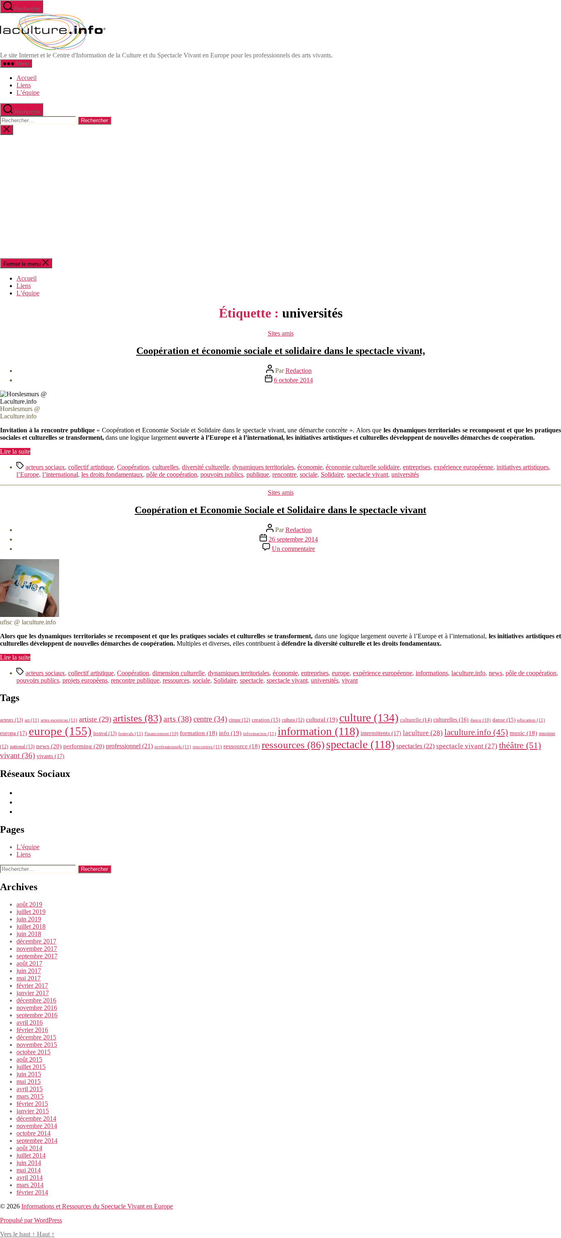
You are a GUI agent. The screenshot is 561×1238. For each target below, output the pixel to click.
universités (405, 474)
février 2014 (32, 1192)
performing (83, 745)
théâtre (520, 745)
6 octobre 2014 (293, 380)
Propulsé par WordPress (31, 1220)
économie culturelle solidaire (363, 467)
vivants (50, 756)
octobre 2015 (33, 1051)
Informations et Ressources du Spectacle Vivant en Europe (97, 1206)
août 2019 (29, 904)
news (495, 672)
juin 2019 (28, 919)
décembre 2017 (36, 941)
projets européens (85, 680)
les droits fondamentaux (112, 474)
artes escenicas (59, 719)
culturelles (165, 467)
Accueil (26, 77)
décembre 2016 (36, 1000)
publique (257, 474)
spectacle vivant (367, 474)
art (32, 719)
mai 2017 (28, 978)
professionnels (172, 746)
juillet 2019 (31, 911)
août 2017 (29, 963)
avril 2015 (29, 1088)
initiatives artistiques (523, 467)
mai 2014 (28, 1170)
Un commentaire (293, 548)
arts (177, 719)
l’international (60, 474)
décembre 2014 (36, 1118)
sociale (308, 474)
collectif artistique (91, 467)
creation (266, 720)
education (531, 719)
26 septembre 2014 (293, 539)
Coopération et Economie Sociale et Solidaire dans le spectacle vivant (280, 510)
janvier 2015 (32, 1111)
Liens (23, 85)
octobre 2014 (33, 1133)
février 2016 (32, 1029)
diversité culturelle (205, 467)
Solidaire (332, 474)
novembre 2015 (36, 1044)
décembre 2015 (36, 1037)
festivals (130, 733)
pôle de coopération (171, 474)
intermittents (381, 733)
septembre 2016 (36, 1015)
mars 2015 (30, 1096)
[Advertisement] (280, 196)
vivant (350, 680)
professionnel (129, 745)
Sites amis (281, 333)
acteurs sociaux (45, 467)
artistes (137, 718)
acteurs (11, 720)
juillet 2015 (31, 1066)
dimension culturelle (178, 672)
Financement (161, 733)
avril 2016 (29, 1022)
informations (432, 672)
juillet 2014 (31, 1155)
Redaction (298, 370)
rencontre (284, 474)
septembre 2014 (36, 1140)
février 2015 (32, 1103)
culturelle (416, 720)
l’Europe (27, 474)
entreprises (416, 467)
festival (105, 733)
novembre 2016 (36, 1007)
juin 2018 (28, 933)
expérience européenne (463, 467)
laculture (423, 733)
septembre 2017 (36, 955)
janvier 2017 (32, 992)
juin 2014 (28, 1162)
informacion (259, 733)
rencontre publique (135, 680)
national (22, 746)
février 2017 (32, 985)
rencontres (207, 746)
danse (503, 720)
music (523, 733)
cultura (293, 720)
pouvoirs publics (221, 474)
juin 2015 (28, 1074)
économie (309, 467)
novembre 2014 (36, 1125)
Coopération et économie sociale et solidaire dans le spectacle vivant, (280, 350)
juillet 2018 (31, 926)
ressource (241, 746)
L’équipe (27, 92)
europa (13, 733)
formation (198, 733)
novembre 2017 (36, 948)
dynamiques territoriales (263, 467)
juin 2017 (28, 970)
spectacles (415, 745)
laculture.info (468, 672)
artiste (95, 719)
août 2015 (29, 1059)
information (318, 731)
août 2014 (29, 1147)
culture (368, 717)
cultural (322, 719)
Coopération (133, 467)
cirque (239, 720)
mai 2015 (28, 1081)
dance (480, 720)
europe (340, 672)
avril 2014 (29, 1177)
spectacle (251, 680)
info (230, 733)
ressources (176, 680)
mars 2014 (30, 1184)
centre (210, 719)
